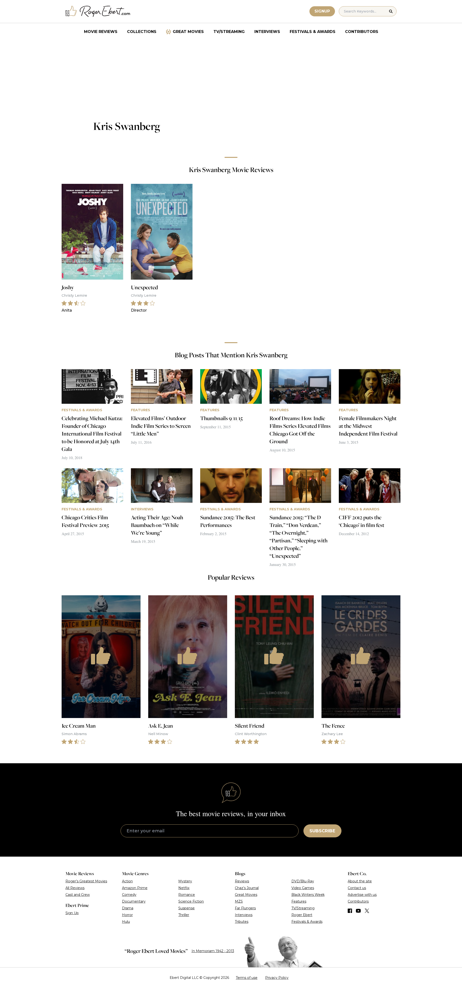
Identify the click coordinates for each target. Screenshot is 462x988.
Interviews (267, 31)
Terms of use (246, 977)
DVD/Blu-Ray (302, 881)
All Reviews (74, 888)
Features (298, 901)
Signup (322, 11)
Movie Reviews (100, 31)
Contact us (357, 888)
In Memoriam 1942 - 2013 (213, 951)
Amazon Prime (135, 888)
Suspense (186, 908)
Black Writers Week (308, 894)
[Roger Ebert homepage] (97, 11)
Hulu (126, 921)
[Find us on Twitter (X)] (367, 911)
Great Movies (188, 31)
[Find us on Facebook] (350, 911)
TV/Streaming (229, 31)
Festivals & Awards (312, 31)
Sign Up (72, 913)
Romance (186, 894)
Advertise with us (362, 894)
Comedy (129, 894)
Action (127, 881)
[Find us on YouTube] (358, 911)
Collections (141, 31)
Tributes (241, 921)
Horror (127, 915)
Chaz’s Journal (247, 888)
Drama (127, 908)
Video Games (302, 888)
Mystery (185, 881)
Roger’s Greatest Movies (86, 881)
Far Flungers (245, 908)
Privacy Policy (277, 977)
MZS (239, 901)
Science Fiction (191, 901)
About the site (360, 881)
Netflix (183, 888)
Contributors (361, 31)
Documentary (134, 901)
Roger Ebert (301, 915)
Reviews (242, 881)
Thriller (183, 915)
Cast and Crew (77, 894)
